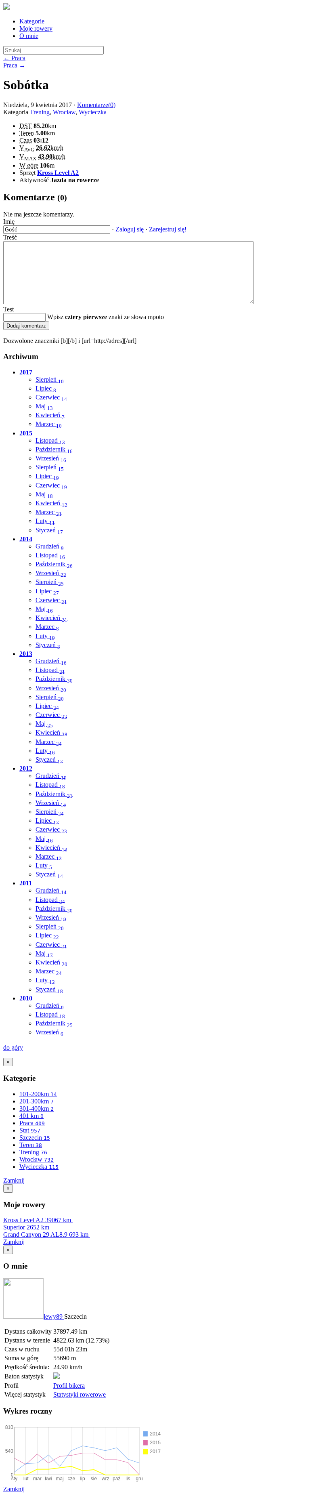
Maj (44, 406)
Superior (26, 1227)
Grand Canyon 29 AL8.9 (45, 1234)
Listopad (50, 440)
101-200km (38, 1093)
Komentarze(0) (96, 104)
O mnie (28, 35)
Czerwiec (51, 397)
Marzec (49, 423)
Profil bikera (69, 1385)
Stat (29, 1130)
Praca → (14, 65)
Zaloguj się (129, 229)
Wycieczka (93, 112)
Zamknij (14, 1180)
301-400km (36, 1108)
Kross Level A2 (58, 172)
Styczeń (49, 530)
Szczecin (34, 1137)
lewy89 (54, 1316)
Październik (54, 449)
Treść (10, 237)
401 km (31, 1115)
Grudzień (50, 546)
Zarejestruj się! (167, 229)
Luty (45, 520)
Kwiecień (50, 415)
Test (8, 309)
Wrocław (64, 112)
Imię (9, 221)
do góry (13, 1047)
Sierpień (50, 379)
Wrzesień (51, 458)
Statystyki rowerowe (79, 1394)
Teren (30, 1144)
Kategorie (31, 21)
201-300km (36, 1101)
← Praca (14, 58)
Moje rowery (35, 28)
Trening (40, 112)
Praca (32, 1123)
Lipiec (46, 388)
